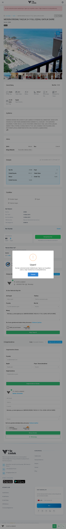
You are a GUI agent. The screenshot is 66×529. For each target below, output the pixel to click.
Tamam (33, 274)
